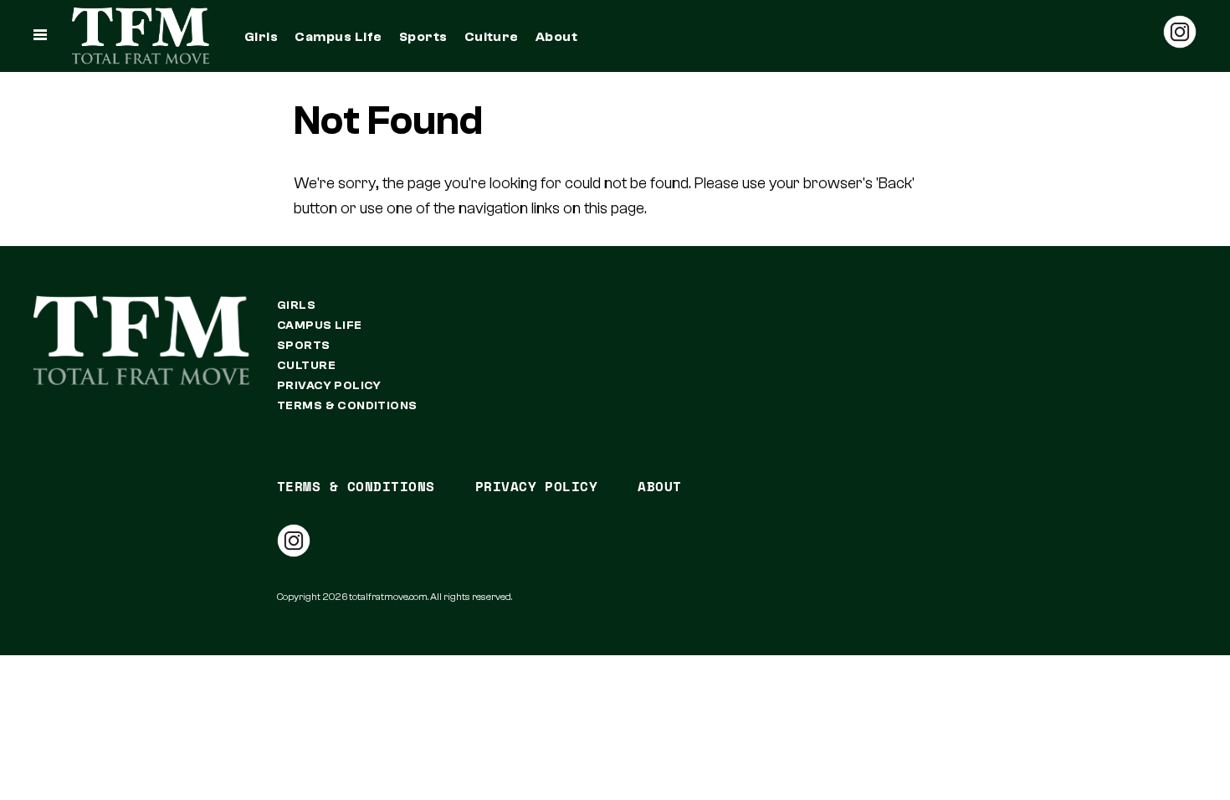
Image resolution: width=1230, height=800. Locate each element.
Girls (261, 36)
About (556, 36)
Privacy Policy (329, 385)
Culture (491, 36)
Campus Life (338, 36)
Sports (423, 36)
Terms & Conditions (347, 406)
